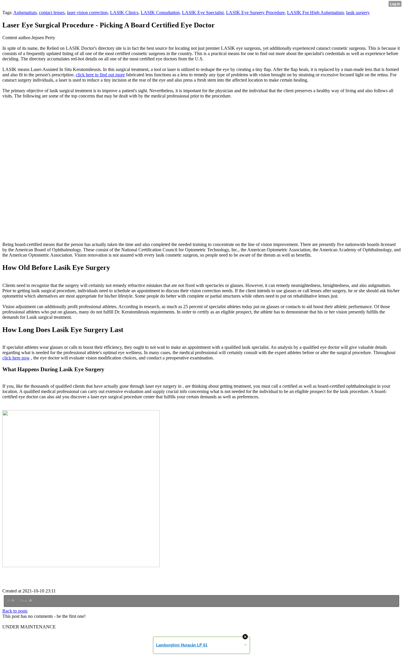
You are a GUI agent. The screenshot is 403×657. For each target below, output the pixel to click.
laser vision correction (87, 12)
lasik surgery (358, 12)
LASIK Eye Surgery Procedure (255, 12)
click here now (16, 357)
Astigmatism (25, 12)
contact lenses (52, 12)
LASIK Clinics (124, 12)
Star (24, 601)
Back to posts (14, 610)
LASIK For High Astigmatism (315, 12)
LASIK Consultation (160, 12)
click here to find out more (100, 74)
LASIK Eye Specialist (203, 12)
